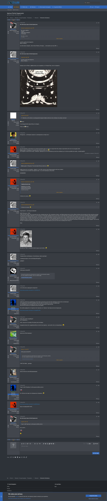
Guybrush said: (24, 115)
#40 (98, 416)
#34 (98, 317)
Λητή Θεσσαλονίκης (15, 381)
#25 (98, 147)
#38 (98, 385)
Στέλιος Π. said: (24, 349)
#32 (98, 286)
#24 (98, 132)
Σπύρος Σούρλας (11, 14)
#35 (98, 331)
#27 (98, 179)
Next (18, 19)
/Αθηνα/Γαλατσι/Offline (14, 280)
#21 (98, 22)
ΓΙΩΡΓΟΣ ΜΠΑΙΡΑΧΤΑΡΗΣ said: (27, 163)
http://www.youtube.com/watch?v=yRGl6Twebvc (30, 404)
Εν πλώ (17, 125)
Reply (98, 48)
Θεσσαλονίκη (16, 343)
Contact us (9, 490)
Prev (9, 19)
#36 (98, 347)
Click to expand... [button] (59, 38)
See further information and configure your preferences (19, 498)
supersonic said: (24, 57)
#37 (98, 369)
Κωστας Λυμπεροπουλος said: (27, 28)
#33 (98, 300)
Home (8, 486)
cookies (16, 496)
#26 (98, 161)
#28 (98, 202)
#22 (98, 52)
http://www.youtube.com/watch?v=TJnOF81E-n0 (30, 290)
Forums (8, 488)
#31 (98, 268)
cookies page (38, 275)
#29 (98, 229)
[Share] (97, 22)
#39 (98, 402)
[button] (28, 7)
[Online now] (13, 375)
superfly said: (23, 421)
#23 (98, 113)
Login (55, 486)
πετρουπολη (16, 313)
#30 (98, 254)
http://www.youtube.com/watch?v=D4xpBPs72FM (30, 310)
